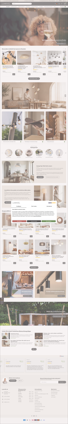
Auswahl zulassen (34, 221)
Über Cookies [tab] (34, 206)
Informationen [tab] (49, 206)
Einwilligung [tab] (18, 206)
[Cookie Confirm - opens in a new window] (52, 202)
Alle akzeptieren (48, 221)
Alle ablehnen (19, 221)
